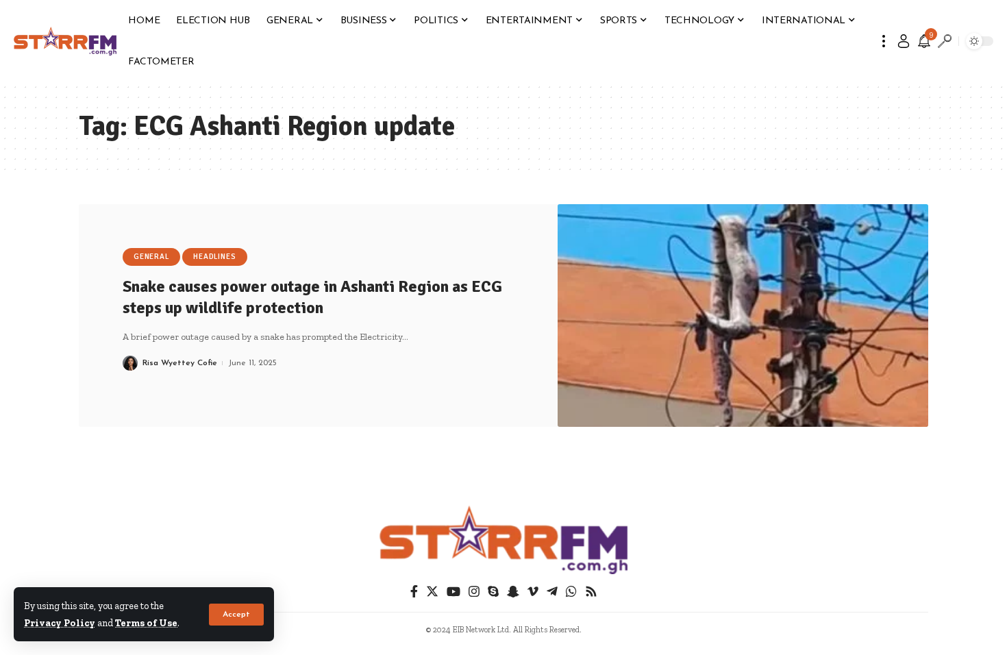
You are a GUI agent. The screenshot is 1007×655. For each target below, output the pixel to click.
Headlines (214, 256)
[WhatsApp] (571, 591)
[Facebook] (414, 591)
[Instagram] (474, 591)
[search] (945, 41)
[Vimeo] (533, 591)
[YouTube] (453, 591)
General (151, 256)
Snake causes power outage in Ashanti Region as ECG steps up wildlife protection (312, 297)
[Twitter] (432, 591)
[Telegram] (552, 591)
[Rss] (591, 591)
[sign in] (903, 41)
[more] (883, 41)
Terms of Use (146, 623)
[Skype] (493, 591)
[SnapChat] (513, 591)
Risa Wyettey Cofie (179, 363)
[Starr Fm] (65, 41)
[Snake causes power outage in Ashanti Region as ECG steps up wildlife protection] (743, 315)
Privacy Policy (59, 623)
